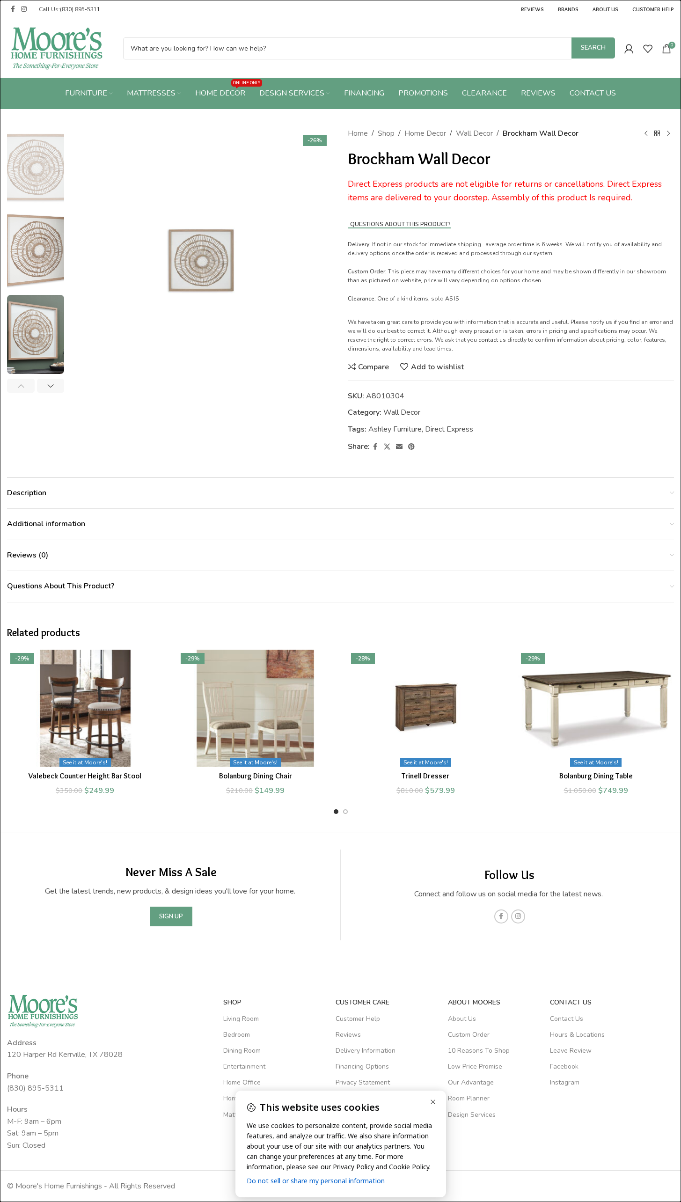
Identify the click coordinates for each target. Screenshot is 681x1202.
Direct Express (449, 429)
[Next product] (668, 133)
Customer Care (362, 1002)
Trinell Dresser (425, 775)
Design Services (472, 1114)
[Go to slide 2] (345, 811)
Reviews (348, 1034)
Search (593, 48)
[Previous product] (646, 133)
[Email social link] (399, 447)
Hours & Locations (577, 1034)
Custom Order (469, 1034)
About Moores (474, 1002)
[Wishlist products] (647, 48)
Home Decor (425, 133)
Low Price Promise (475, 1066)
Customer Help (358, 1018)
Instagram (564, 1082)
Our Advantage (471, 1082)
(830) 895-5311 (80, 9)
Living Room (241, 1018)
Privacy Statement (363, 1082)
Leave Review (571, 1050)
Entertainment (244, 1066)
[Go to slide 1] (336, 811)
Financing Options (362, 1066)
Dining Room (242, 1050)
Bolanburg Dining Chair (255, 775)
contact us (492, 340)
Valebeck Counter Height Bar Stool (85, 775)
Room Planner (469, 1098)
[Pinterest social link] (411, 447)
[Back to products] (657, 133)
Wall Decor (474, 133)
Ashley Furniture (395, 429)
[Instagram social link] (23, 9)
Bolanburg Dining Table (596, 775)
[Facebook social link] (12, 9)
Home (358, 133)
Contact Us (566, 1018)
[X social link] (387, 447)
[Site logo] (56, 48)
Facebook (564, 1066)
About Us (462, 1018)
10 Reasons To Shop (479, 1050)
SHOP (232, 1002)
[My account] (629, 48)
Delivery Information (365, 1050)
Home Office (242, 1082)
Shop (386, 133)
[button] (21, 386)
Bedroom (236, 1034)
